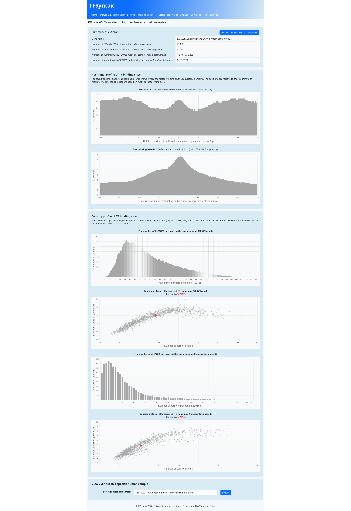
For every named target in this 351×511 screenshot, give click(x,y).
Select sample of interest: (117, 491)
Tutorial (214, 14)
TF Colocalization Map (167, 14)
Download (196, 14)
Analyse (184, 14)
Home (94, 14)
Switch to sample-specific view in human (239, 32)
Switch (225, 492)
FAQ (205, 14)
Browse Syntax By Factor (112, 14)
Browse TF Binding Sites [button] (139, 14)
